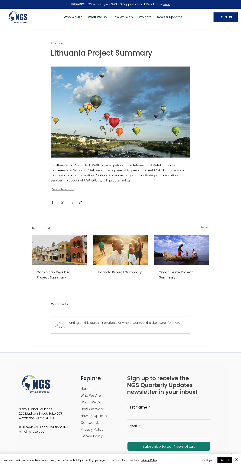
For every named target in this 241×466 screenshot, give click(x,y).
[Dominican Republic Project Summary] (59, 250)
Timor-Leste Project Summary (176, 275)
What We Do (91, 402)
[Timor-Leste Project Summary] (181, 250)
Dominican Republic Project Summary (53, 275)
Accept (225, 460)
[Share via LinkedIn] (71, 202)
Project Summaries (63, 189)
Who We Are (91, 395)
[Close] (236, 460)
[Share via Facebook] (52, 202)
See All (205, 227)
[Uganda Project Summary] (120, 250)
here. (166, 4)
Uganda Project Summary (120, 272)
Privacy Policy (149, 460)
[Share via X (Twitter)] (62, 202)
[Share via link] (80, 202)
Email (133, 426)
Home (86, 388)
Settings (207, 460)
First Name (139, 407)
